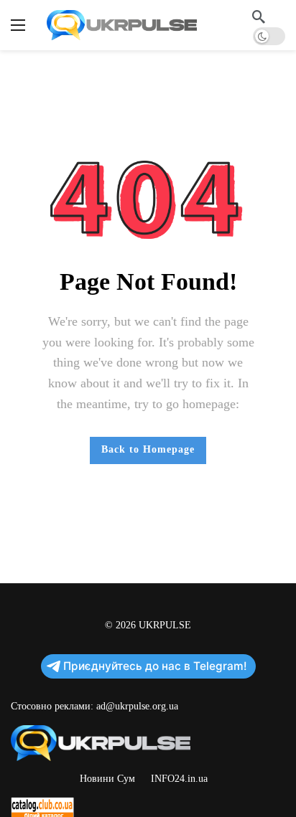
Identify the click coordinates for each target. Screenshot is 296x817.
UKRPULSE (165, 625)
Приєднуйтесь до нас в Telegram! (155, 666)
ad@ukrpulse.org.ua (137, 706)
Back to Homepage (148, 449)
